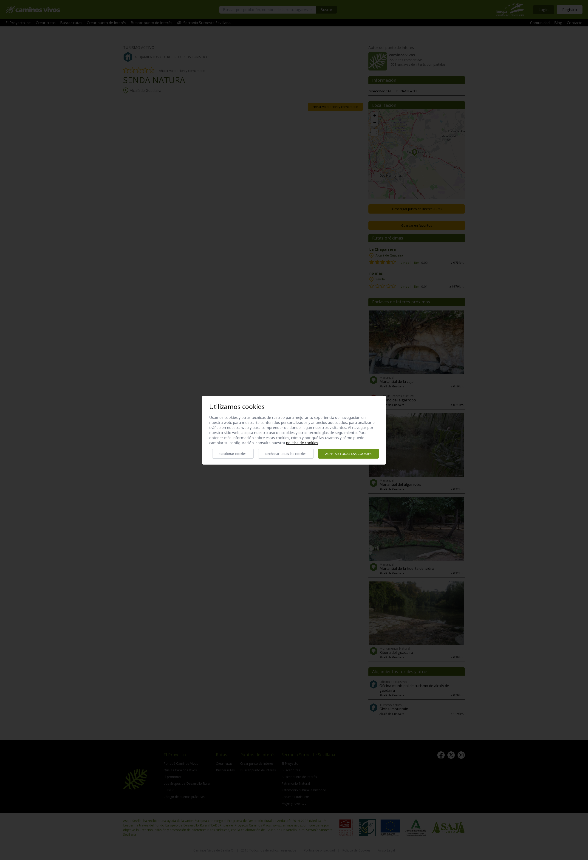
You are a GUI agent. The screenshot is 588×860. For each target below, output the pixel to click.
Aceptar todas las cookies (348, 453)
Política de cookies (302, 442)
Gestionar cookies (232, 453)
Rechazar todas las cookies (285, 453)
